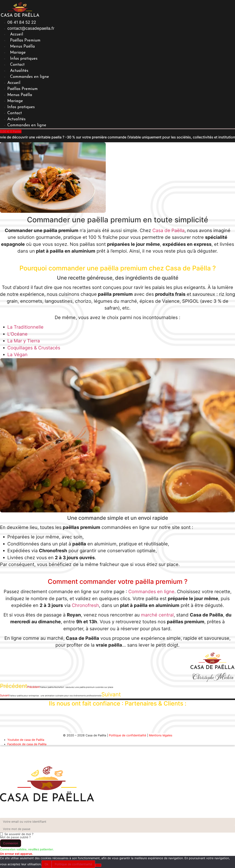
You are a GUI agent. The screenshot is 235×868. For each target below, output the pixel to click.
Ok (46, 864)
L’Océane (17, 334)
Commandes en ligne (29, 77)
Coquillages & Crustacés (33, 347)
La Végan (17, 354)
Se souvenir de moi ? (18, 834)
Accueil (16, 34)
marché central (157, 615)
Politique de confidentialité (127, 735)
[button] (10, 843)
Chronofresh (85, 605)
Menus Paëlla (22, 46)
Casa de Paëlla (168, 230)
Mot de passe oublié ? (15, 837)
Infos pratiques (23, 59)
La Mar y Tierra (23, 340)
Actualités (19, 71)
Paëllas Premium (25, 40)
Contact (17, 65)
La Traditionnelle (25, 327)
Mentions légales (160, 735)
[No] (98, 865)
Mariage (18, 52)
